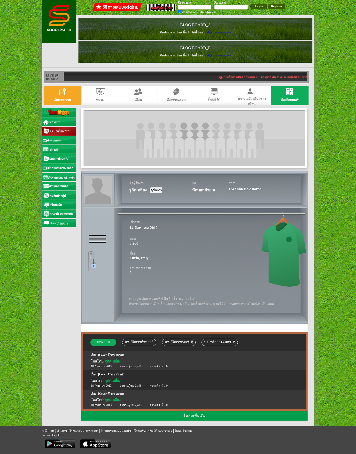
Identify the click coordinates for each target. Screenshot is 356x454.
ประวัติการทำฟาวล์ (139, 342)
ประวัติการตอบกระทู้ (219, 342)
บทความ (103, 342)
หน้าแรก (48, 431)
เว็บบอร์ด (139, 431)
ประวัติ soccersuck (160, 431)
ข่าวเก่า (62, 431)
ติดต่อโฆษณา (184, 431)
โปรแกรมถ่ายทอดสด (84, 431)
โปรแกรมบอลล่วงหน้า (116, 431)
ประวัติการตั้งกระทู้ (179, 342)
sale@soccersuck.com (218, 32)
